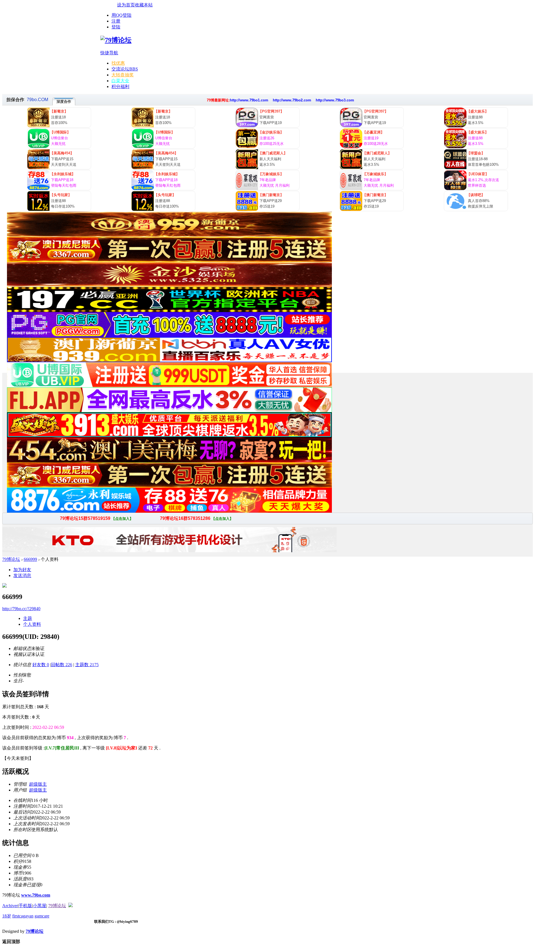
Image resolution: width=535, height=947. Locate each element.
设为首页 (126, 5)
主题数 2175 (87, 664)
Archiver (10, 905)
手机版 (25, 905)
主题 (27, 618)
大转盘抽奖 (122, 74)
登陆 (115, 27)
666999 (30, 559)
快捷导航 (109, 52)
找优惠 (118, 63)
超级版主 (38, 784)
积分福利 (120, 86)
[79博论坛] (116, 40)
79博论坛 (11, 559)
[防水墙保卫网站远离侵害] (70, 905)
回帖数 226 (61, 664)
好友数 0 (40, 664)
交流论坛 (124, 69)
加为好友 (22, 569)
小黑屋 (39, 905)
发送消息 (22, 575)
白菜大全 (120, 80)
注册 (115, 21)
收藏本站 (144, 5)
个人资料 (32, 624)
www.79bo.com (35, 895)
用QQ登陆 (121, 15)
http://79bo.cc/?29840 (21, 608)
